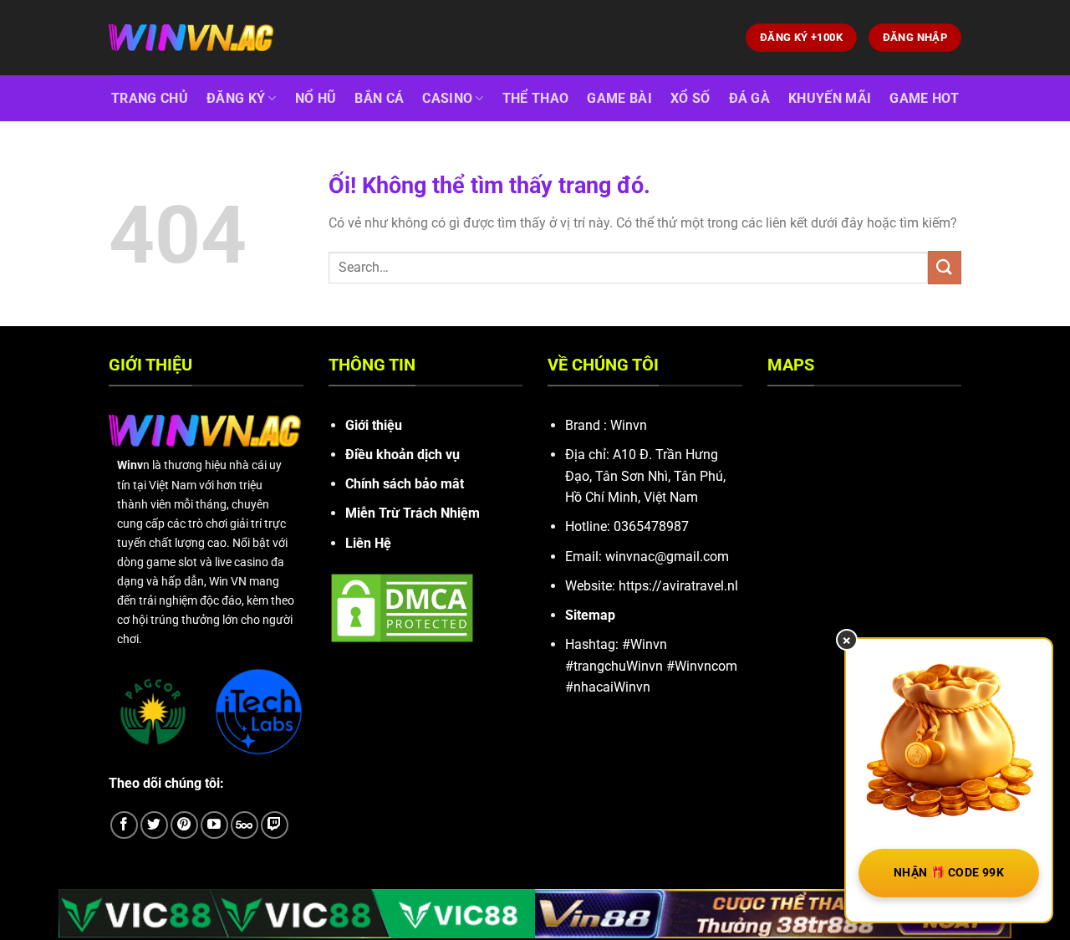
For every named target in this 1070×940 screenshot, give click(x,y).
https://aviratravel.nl (678, 586)
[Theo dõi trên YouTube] (214, 825)
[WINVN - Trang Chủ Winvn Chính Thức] (192, 38)
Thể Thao (535, 98)
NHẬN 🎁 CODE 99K (949, 872)
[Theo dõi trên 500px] (244, 825)
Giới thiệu (373, 425)
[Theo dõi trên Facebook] (124, 825)
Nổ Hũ (316, 98)
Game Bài (619, 98)
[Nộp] (944, 267)
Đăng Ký (235, 98)
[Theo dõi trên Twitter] (154, 825)
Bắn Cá (379, 98)
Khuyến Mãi (829, 98)
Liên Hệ (368, 543)
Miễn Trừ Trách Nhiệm (412, 513)
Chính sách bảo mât (404, 484)
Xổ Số (690, 98)
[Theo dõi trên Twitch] (274, 825)
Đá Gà (750, 98)
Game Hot (924, 98)
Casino (447, 98)
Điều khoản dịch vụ (402, 454)
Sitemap (590, 615)
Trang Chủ (149, 98)
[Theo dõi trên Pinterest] (184, 825)
